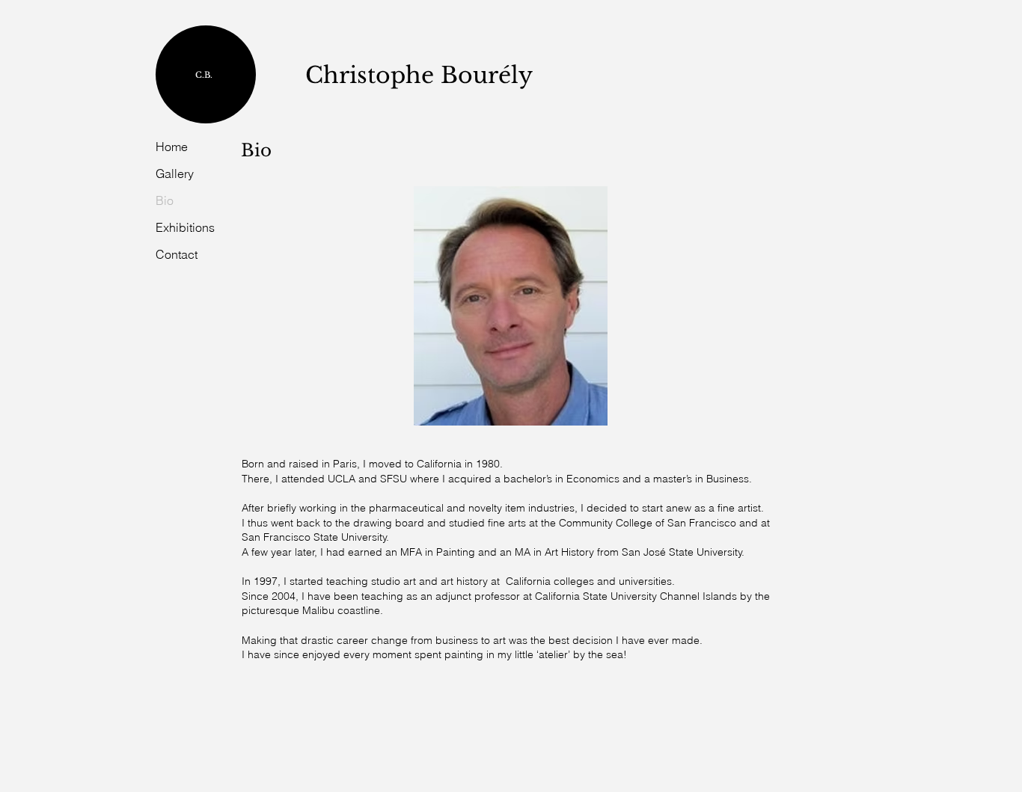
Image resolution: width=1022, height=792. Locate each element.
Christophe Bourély (419, 75)
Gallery (175, 173)
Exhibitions (185, 227)
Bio (165, 200)
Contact (177, 254)
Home (172, 146)
